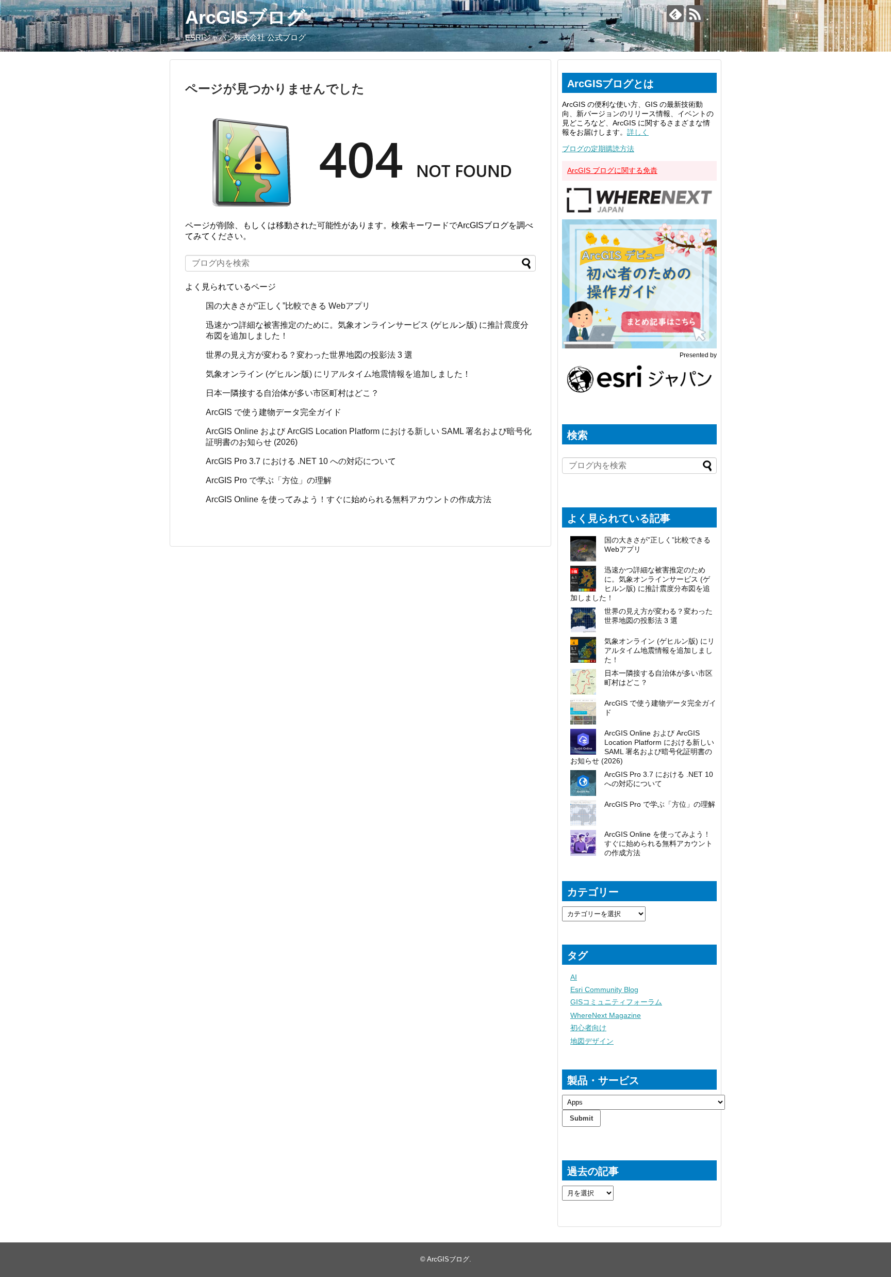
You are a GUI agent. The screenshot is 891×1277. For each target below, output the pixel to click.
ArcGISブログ (245, 17)
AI (573, 977)
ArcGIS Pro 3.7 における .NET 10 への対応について (301, 461)
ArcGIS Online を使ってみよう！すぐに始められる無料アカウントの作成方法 (348, 499)
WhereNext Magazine (605, 1015)
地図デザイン (592, 1041)
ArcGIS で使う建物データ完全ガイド (273, 412)
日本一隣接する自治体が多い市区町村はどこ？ (292, 393)
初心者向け (588, 1028)
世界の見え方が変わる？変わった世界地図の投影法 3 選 (309, 354)
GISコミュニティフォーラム (616, 1002)
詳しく (638, 132)
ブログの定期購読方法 (598, 149)
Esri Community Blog (604, 989)
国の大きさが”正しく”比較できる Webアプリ (288, 305)
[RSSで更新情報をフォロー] (694, 13)
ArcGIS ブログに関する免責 (612, 170)
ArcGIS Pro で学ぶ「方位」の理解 (269, 480)
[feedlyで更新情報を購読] (675, 13)
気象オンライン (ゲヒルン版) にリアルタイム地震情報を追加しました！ (338, 374)
